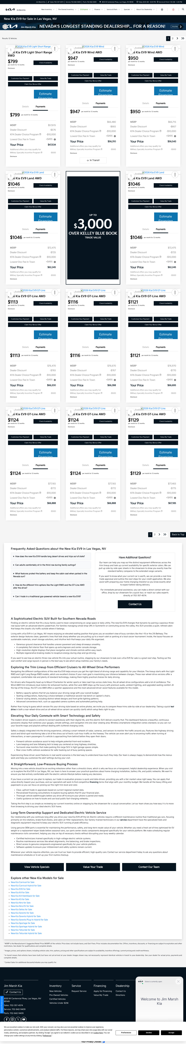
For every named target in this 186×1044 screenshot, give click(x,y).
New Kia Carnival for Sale (22, 882)
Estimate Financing (45, 95)
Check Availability (45, 63)
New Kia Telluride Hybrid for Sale (26, 933)
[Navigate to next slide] (184, 27)
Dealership (122, 986)
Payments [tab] (40, 106)
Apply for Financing (103, 991)
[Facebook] (6, 1019)
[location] (100, 2)
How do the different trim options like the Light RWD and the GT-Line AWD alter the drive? (48, 586)
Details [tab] (25, 106)
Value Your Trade (93, 867)
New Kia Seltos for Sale (21, 909)
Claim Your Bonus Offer (33, 84)
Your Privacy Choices (91, 1042)
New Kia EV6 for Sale (20, 889)
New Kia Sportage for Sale (23, 923)
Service (76, 986)
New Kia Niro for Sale (21, 903)
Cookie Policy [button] (98, 1033)
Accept (171, 1033)
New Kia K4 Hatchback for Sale (25, 896)
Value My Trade (45, 78)
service (123, 820)
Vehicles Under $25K (59, 1003)
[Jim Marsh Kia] (16, 9)
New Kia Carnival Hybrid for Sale (26, 886)
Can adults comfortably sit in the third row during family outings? (45, 565)
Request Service (79, 991)
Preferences (126, 1033)
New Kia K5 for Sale (20, 899)
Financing (100, 986)
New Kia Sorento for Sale (22, 913)
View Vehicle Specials (36, 867)
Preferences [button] (47, 1036)
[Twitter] (18, 1019)
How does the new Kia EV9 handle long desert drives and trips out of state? (50, 556)
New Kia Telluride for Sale (23, 930)
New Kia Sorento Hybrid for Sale (26, 916)
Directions (120, 995)
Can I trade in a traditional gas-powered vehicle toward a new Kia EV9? (48, 596)
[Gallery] (93, 27)
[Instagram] (12, 1019)
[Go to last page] (183, 38)
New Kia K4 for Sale (20, 892)
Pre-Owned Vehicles (58, 995)
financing (94, 782)
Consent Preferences (2, 1005)
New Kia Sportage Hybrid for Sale (26, 926)
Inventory (55, 986)
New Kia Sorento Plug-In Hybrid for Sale (29, 920)
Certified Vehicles (57, 999)
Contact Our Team (149, 867)
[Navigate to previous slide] (2, 27)
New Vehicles (55, 991)
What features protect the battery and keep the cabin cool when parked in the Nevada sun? (50, 575)
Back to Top (178, 534)
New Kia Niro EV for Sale (22, 906)
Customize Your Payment (20, 78)
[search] (183, 9)
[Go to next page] (177, 38)
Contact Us (135, 604)
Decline (149, 1033)
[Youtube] (24, 1019)
